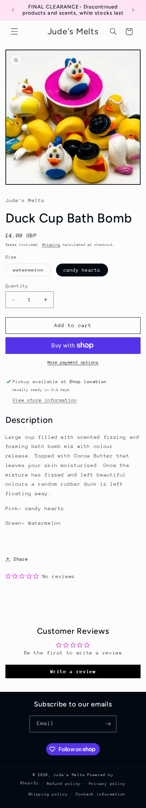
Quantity (16, 285)
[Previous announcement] (12, 9)
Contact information (101, 794)
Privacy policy (107, 784)
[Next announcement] (133, 9)
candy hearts (82, 270)
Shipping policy (48, 794)
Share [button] (21, 559)
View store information (45, 400)
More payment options (73, 362)
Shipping (51, 245)
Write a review (73, 671)
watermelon (32, 271)
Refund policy (64, 784)
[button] (14, 31)
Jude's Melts (69, 775)
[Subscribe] (108, 724)
